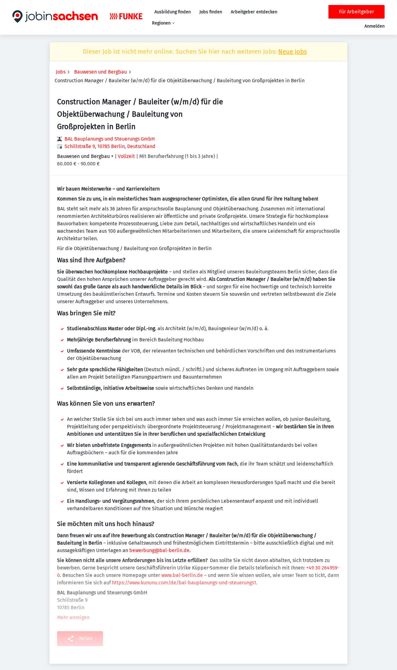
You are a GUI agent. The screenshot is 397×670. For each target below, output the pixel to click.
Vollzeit (126, 156)
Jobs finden (210, 12)
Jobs (60, 72)
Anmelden (374, 26)
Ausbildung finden (172, 12)
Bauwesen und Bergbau (100, 72)
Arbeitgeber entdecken (254, 12)
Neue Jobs (292, 51)
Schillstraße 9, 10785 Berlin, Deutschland (110, 146)
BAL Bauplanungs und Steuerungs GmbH (110, 139)
